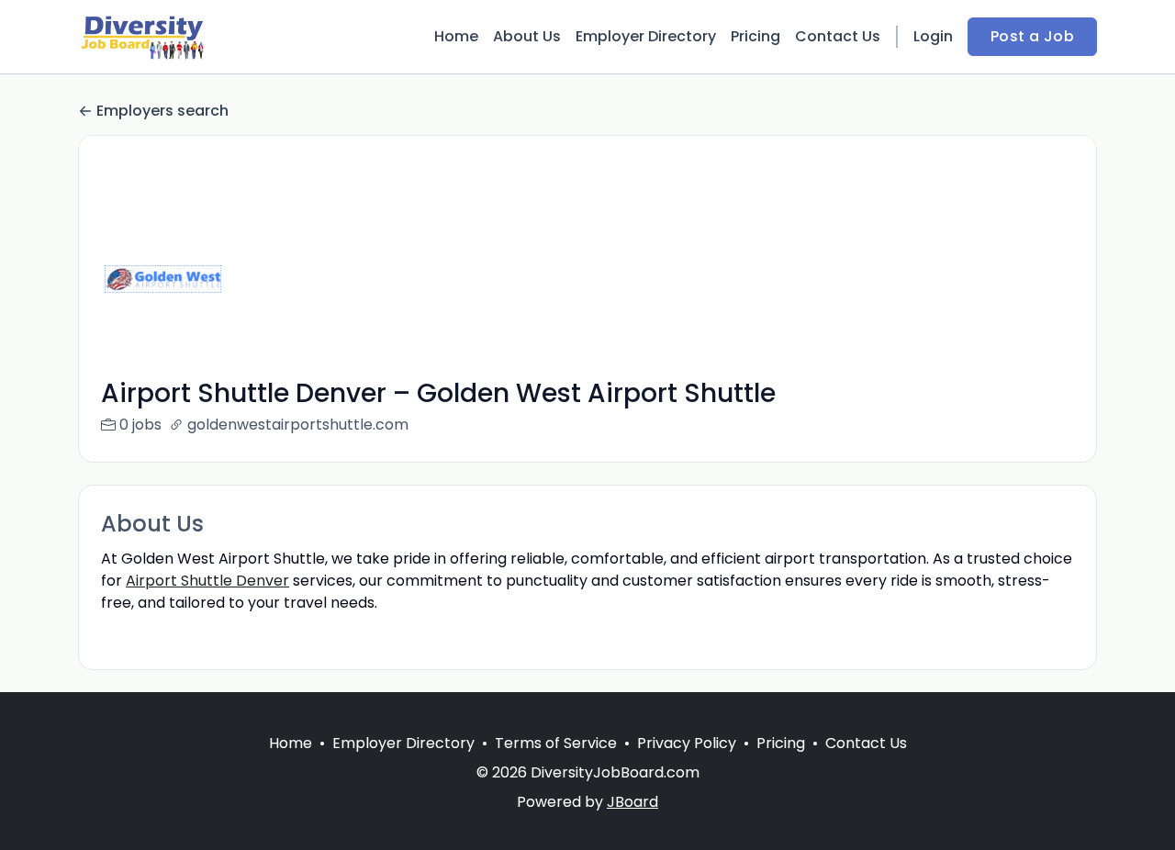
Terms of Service (556, 743)
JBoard (632, 801)
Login (933, 36)
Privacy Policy (686, 743)
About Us (527, 36)
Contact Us (837, 36)
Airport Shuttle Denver (207, 580)
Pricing (755, 36)
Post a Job (1032, 36)
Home (456, 36)
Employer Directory (646, 36)
